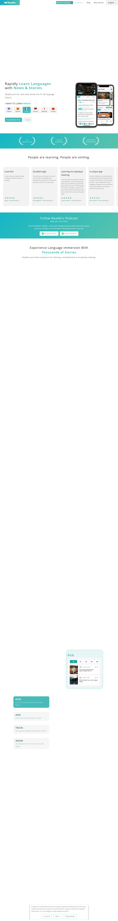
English (111, 2)
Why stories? (99, 3)
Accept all (47, 916)
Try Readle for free (13, 120)
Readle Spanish (70, 233)
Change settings (69, 916)
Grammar (78, 2)
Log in (28, 120)
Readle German (50, 233)
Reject (57, 916)
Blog (88, 3)
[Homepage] (9, 2)
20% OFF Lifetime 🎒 (65, 3)
